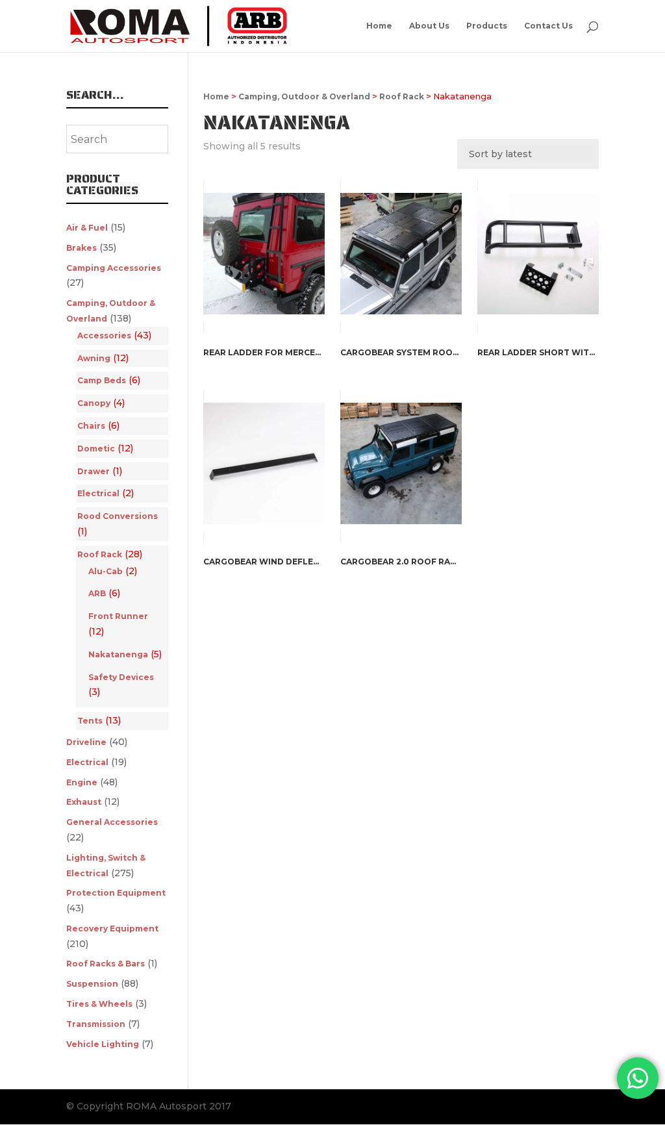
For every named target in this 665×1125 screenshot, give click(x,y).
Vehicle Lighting (102, 1044)
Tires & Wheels (99, 1004)
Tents (90, 721)
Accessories (104, 335)
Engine (81, 782)
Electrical (98, 493)
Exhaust (83, 802)
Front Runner (118, 616)
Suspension (92, 984)
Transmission (95, 1024)
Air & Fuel (87, 228)
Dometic (96, 448)
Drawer (93, 471)
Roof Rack (401, 96)
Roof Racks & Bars (105, 963)
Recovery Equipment (112, 928)
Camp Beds (101, 380)
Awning (93, 358)
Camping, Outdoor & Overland (304, 96)
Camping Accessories (113, 268)
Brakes (81, 248)
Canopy (93, 403)
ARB (97, 593)
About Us (429, 26)
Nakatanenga (118, 654)
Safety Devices (121, 677)
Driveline (86, 742)
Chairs (91, 426)
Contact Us (548, 26)
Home (379, 26)
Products (486, 26)
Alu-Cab (105, 571)
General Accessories (112, 822)
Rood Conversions (117, 516)
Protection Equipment (116, 893)
